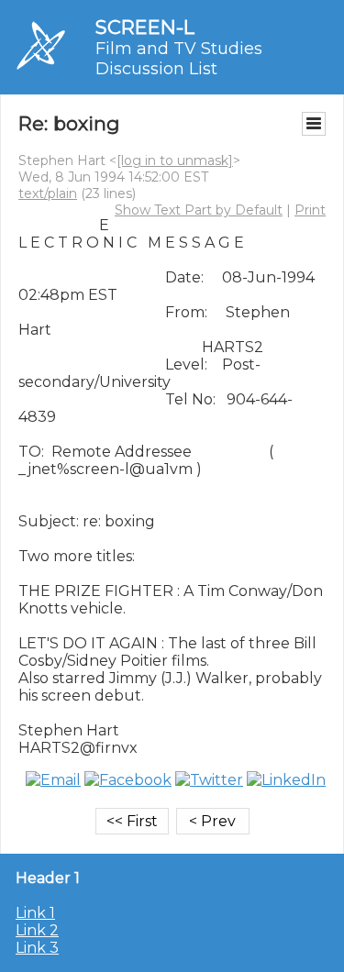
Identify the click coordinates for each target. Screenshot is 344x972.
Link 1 (35, 913)
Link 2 (37, 930)
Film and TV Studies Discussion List (178, 59)
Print (310, 210)
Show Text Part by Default (199, 210)
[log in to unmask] (175, 160)
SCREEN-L (144, 27)
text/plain (47, 193)
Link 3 (37, 947)
